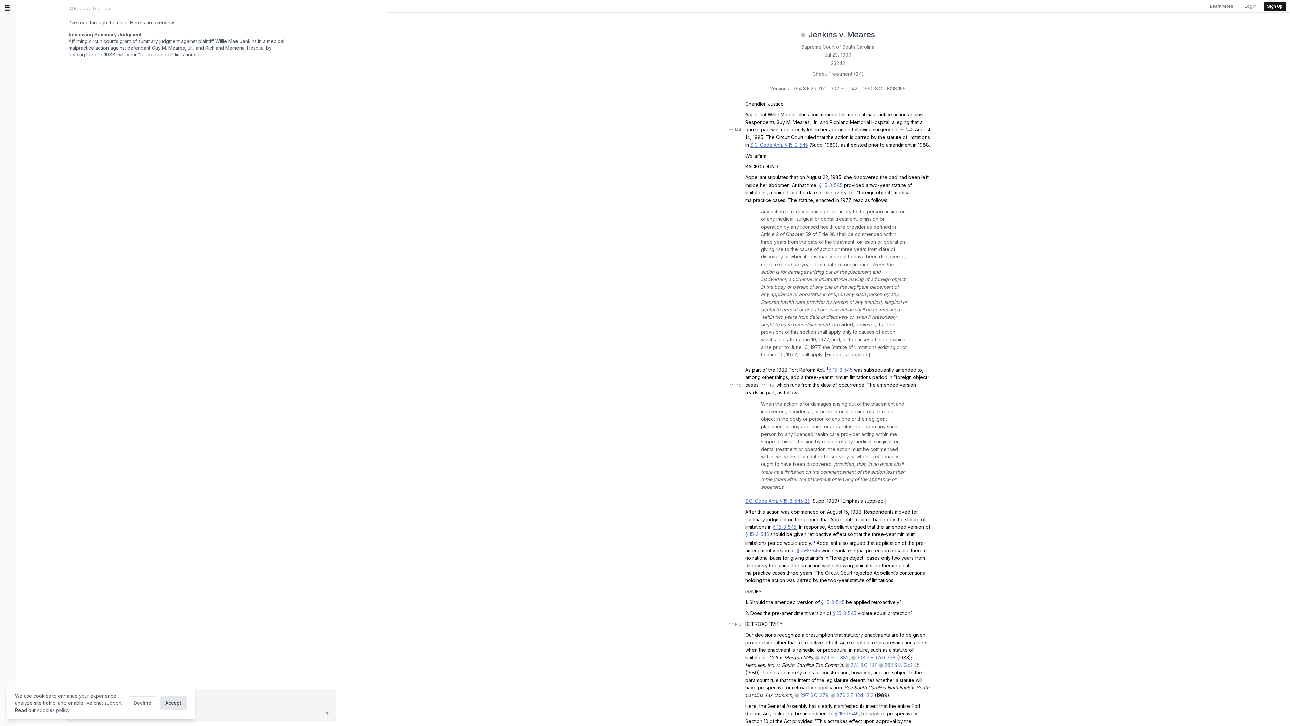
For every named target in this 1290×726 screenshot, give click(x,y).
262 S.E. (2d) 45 (902, 665)
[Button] (327, 713)
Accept (173, 703)
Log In (1251, 6)
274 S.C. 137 (863, 665)
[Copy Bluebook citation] (882, 35)
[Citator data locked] (803, 35)
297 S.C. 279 (814, 695)
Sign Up (1275, 6)
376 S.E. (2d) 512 (854, 695)
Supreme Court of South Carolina (837, 47)
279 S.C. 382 (835, 657)
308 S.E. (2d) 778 (876, 657)
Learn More (1221, 6)
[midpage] (8, 8)
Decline (143, 703)
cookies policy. (53, 710)
